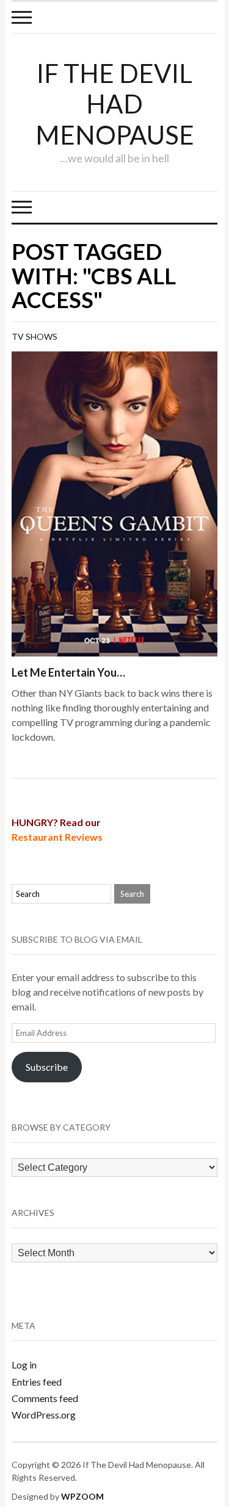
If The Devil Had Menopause (114, 104)
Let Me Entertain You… (68, 672)
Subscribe (47, 1067)
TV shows (34, 336)
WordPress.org (44, 1414)
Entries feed (37, 1381)
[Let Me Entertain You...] (115, 502)
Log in (24, 1364)
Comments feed (45, 1398)
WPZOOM (82, 1496)
